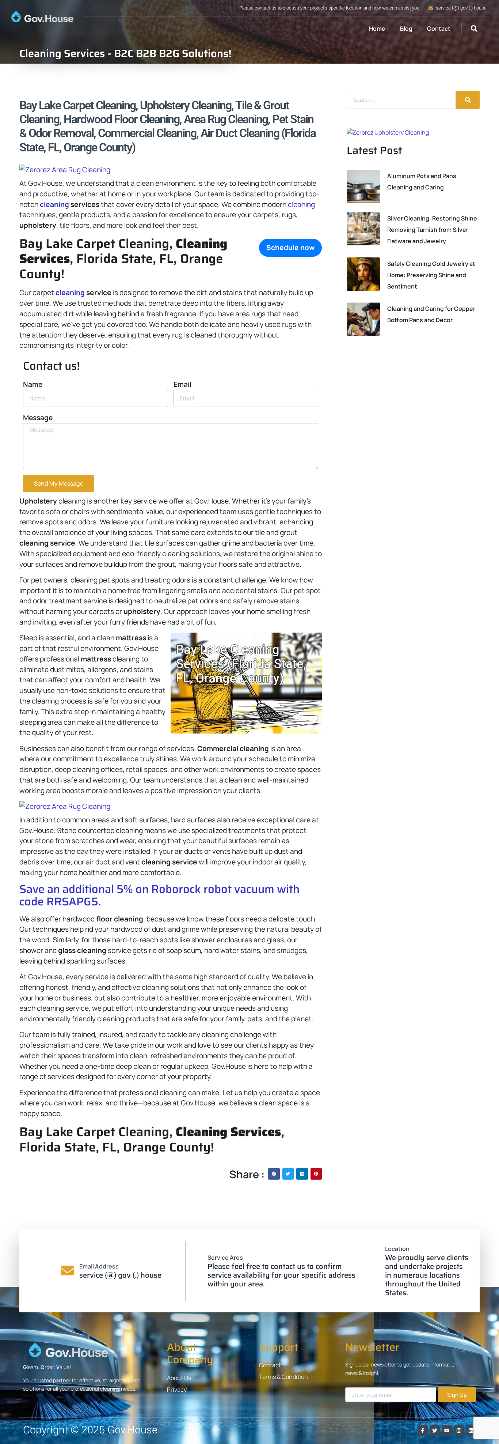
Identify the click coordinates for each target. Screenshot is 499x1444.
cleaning (54, 204)
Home (377, 28)
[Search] (468, 100)
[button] (474, 29)
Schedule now (290, 247)
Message (38, 417)
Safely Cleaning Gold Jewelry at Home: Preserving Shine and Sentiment (431, 275)
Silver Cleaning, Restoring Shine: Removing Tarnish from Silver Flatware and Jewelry (433, 229)
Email (182, 384)
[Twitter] (435, 1430)
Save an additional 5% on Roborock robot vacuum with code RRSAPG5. (159, 895)
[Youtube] (447, 1430)
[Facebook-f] (423, 1430)
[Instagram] (459, 1430)
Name (32, 384)
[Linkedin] (471, 1430)
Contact (438, 28)
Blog (406, 28)
